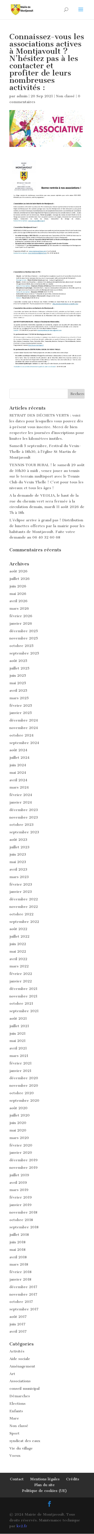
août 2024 (18, 750)
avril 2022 (18, 959)
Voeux (14, 1455)
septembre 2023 (24, 832)
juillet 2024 (19, 757)
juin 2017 (17, 1324)
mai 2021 (17, 1041)
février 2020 (20, 1145)
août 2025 (18, 661)
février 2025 (20, 705)
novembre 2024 (23, 728)
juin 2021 (17, 1033)
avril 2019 (18, 1182)
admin (22, 96)
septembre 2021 (24, 1011)
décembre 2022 (23, 899)
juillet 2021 (19, 1026)
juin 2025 (17, 675)
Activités (16, 1351)
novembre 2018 (23, 1212)
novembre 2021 (23, 996)
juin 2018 (17, 1242)
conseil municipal (24, 1388)
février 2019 (20, 1197)
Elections (17, 1403)
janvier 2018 (20, 1279)
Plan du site (44, 1485)
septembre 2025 (24, 653)
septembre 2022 (24, 921)
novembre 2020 (23, 1085)
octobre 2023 (21, 824)
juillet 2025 (19, 668)
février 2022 (20, 974)
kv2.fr (22, 1526)
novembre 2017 (23, 1294)
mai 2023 (17, 862)
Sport (14, 1433)
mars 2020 (19, 1138)
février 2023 (20, 884)
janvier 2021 (20, 1071)
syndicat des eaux (24, 1441)
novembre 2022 (23, 906)
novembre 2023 (23, 817)
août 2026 (18, 571)
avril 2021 (18, 1048)
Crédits (72, 1479)
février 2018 (20, 1272)
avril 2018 (18, 1257)
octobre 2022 (21, 914)
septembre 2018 (24, 1227)
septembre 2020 (24, 1100)
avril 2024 (18, 780)
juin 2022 (17, 944)
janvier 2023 (20, 891)
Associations (20, 1381)
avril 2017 (18, 1331)
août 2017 (18, 1316)
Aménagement (22, 1366)
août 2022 (18, 929)
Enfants (16, 1411)
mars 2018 (18, 1264)
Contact (17, 1479)
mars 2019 (18, 1190)
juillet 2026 (19, 579)
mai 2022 (17, 951)
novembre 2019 (23, 1167)
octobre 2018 (21, 1220)
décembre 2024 (23, 720)
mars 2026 (19, 608)
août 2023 (18, 839)
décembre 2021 (23, 989)
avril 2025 (18, 690)
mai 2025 (17, 683)
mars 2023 (19, 877)
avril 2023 (18, 869)
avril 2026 (18, 601)
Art (12, 1374)
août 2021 (18, 1018)
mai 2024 (17, 772)
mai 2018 (17, 1249)
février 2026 (20, 616)
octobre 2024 (21, 735)
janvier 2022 (20, 981)
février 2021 (20, 1063)
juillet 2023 (19, 847)
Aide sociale (19, 1359)
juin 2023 (17, 854)
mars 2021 (18, 1056)
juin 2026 (17, 586)
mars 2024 (19, 787)
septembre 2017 (24, 1309)
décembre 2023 (23, 810)
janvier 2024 (20, 802)
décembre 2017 (23, 1287)
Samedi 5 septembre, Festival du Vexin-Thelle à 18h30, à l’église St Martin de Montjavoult (45, 452)
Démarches (19, 1396)
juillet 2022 (19, 936)
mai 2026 (17, 594)
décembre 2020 (23, 1078)
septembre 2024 (24, 743)
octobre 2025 (21, 646)
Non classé (65, 96)
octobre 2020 (21, 1093)
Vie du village (21, 1448)
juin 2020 (17, 1123)
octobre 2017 (21, 1301)
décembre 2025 (23, 631)
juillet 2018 (19, 1234)
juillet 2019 (19, 1175)
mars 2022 (19, 966)
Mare (14, 1418)
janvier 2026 (20, 623)
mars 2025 (19, 698)
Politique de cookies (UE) (44, 1490)
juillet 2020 (19, 1115)
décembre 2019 (23, 1160)
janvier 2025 (20, 713)
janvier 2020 (20, 1152)
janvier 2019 (20, 1205)
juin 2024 (17, 765)
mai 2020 (17, 1130)
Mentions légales (45, 1479)
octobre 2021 (21, 1003)
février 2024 (20, 795)
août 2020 (18, 1108)
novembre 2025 (23, 638)
